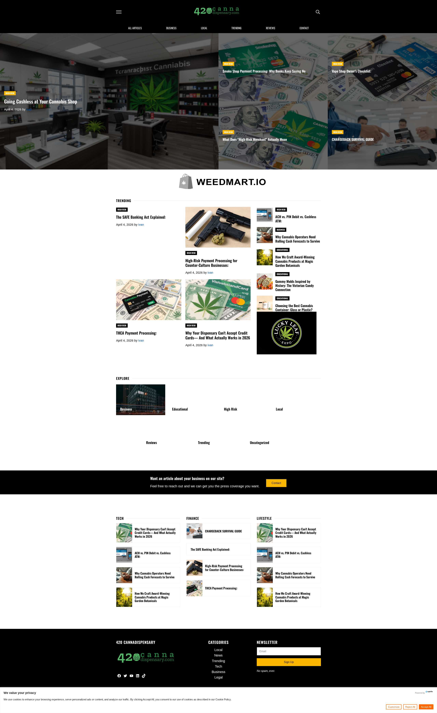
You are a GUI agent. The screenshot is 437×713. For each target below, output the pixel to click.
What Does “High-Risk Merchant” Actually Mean (255, 139)
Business (281, 229)
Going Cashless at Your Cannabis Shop (40, 101)
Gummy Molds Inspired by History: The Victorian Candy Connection (294, 285)
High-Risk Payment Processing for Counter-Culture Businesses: (211, 262)
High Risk (9, 93)
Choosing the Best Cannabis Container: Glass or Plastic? (294, 307)
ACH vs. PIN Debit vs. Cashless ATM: (295, 219)
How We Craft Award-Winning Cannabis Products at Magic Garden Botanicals (295, 261)
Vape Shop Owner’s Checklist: (351, 71)
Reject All (410, 706)
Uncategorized (259, 442)
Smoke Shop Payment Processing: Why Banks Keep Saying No (264, 71)
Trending (204, 442)
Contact (276, 483)
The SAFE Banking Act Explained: (141, 217)
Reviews (151, 442)
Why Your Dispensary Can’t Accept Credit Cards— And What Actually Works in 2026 (217, 335)
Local (279, 409)
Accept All (426, 706)
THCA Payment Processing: (136, 332)
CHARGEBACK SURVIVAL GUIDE (353, 139)
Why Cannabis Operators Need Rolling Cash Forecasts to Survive (297, 239)
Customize (393, 706)
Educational (282, 249)
